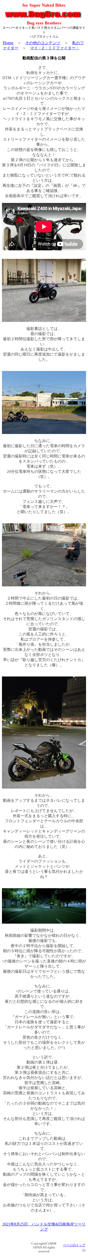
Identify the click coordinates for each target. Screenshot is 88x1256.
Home (8, 42)
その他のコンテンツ (42, 43)
